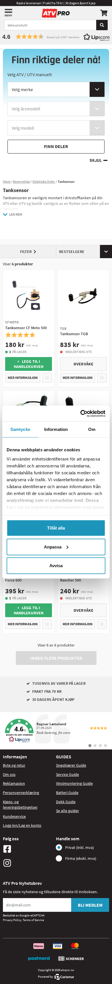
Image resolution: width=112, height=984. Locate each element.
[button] (56, 36)
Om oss (9, 774)
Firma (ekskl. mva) (80, 858)
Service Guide (67, 774)
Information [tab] (56, 429)
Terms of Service (33, 920)
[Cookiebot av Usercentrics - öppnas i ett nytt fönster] (80, 413)
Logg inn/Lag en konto (22, 825)
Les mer (15, 214)
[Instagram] (28, 863)
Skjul (96, 161)
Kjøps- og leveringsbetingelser (20, 804)
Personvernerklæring (21, 792)
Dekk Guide (66, 801)
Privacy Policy (12, 920)
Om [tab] (91, 429)
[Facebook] (28, 849)
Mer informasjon (23, 377)
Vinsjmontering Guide (74, 783)
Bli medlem (90, 905)
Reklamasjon (14, 783)
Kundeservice (14, 816)
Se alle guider (67, 810)
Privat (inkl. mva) (79, 847)
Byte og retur (14, 765)
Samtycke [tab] (20, 429)
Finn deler (56, 146)
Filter (26, 251)
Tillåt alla (56, 527)
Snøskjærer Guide (71, 765)
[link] (56, 730)
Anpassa (52, 546)
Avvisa (56, 565)
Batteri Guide (67, 792)
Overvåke (83, 364)
